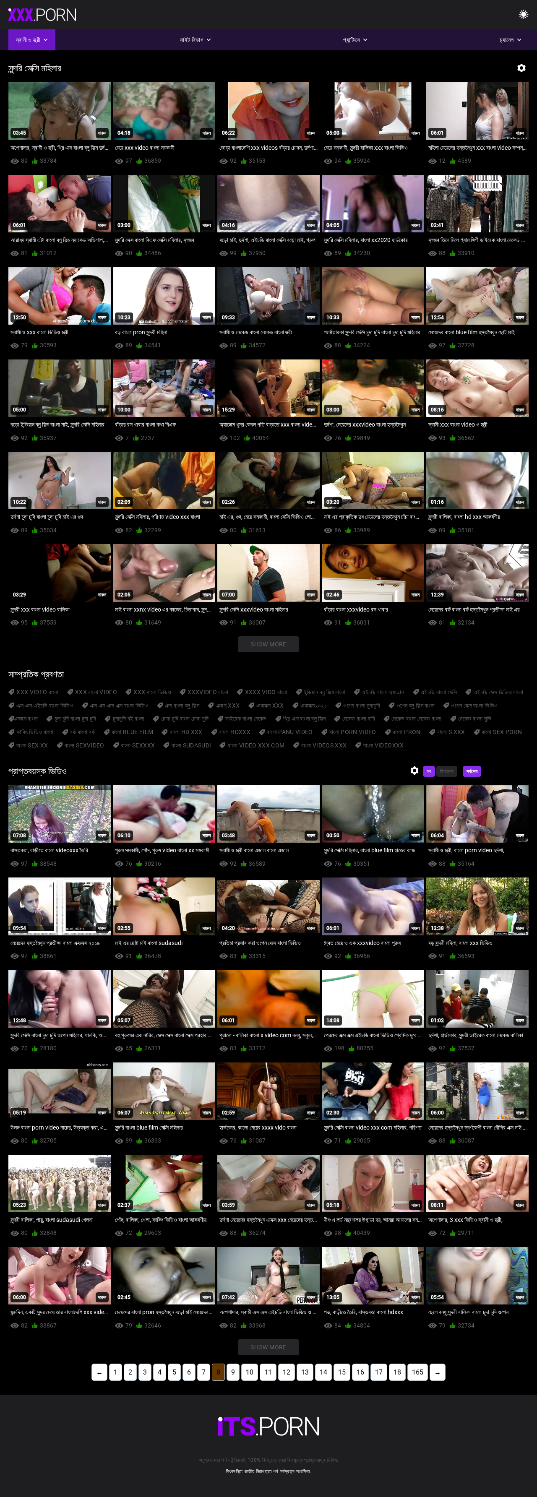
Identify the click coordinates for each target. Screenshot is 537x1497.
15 (342, 1372)
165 (417, 1372)
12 (286, 1372)
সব (429, 771)
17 (379, 1372)
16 (360, 1372)
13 (305, 1372)
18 (397, 1372)
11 (268, 1372)
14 (323, 1372)
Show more (268, 644)
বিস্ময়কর (447, 771)
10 (249, 1372)
